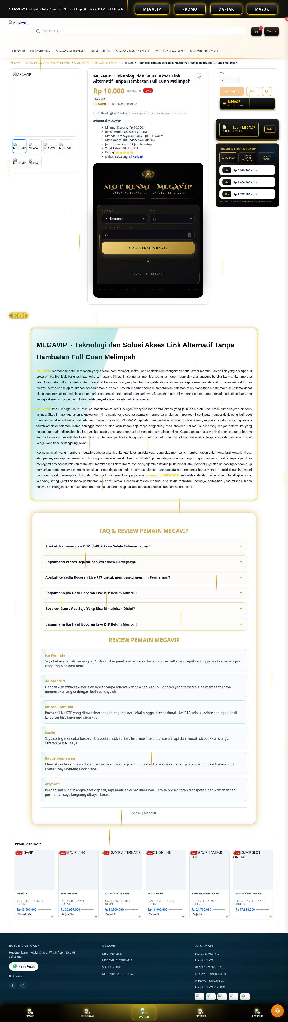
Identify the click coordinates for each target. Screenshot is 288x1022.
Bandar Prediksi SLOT (209, 967)
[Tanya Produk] (266, 91)
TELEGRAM (87, 1016)
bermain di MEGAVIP (163, 475)
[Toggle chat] (277, 1010)
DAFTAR (226, 9)
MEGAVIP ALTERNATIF (71, 51)
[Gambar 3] (50, 146)
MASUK (262, 9)
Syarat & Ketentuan (208, 953)
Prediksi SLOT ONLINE (210, 987)
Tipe (152, 211)
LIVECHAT (258, 1016)
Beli (253, 91)
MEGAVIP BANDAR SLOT (132, 51)
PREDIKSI (201, 1016)
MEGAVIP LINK (40, 51)
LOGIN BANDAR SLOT (170, 51)
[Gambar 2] (35, 146)
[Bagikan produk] (199, 77)
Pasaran (108, 211)
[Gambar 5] (19, 161)
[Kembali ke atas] (278, 1000)
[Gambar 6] (35, 161)
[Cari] (38, 31)
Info (269, 129)
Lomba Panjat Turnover (247, 157)
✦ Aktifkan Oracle (148, 248)
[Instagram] (22, 985)
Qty (222, 73)
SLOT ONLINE (100, 51)
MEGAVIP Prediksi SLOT (210, 974)
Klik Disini (136, 157)
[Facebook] (12, 985)
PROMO (189, 9)
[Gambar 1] (19, 146)
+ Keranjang (231, 91)
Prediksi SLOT (266, 157)
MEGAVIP (152, 9)
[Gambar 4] (65, 146)
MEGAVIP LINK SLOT (204, 51)
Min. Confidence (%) (118, 227)
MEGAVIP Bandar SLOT (210, 981)
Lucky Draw (228, 158)
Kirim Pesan (27, 966)
